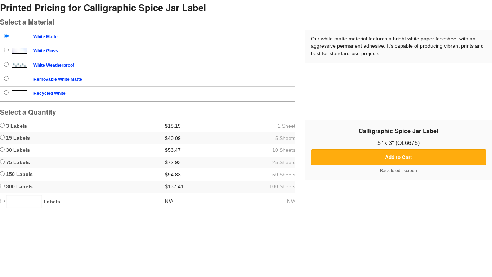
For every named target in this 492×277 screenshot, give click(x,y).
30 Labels (17, 150)
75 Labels (17, 162)
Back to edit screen (398, 170)
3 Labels (16, 126)
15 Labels (17, 138)
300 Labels (19, 186)
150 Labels (19, 174)
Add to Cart (398, 157)
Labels (51, 202)
